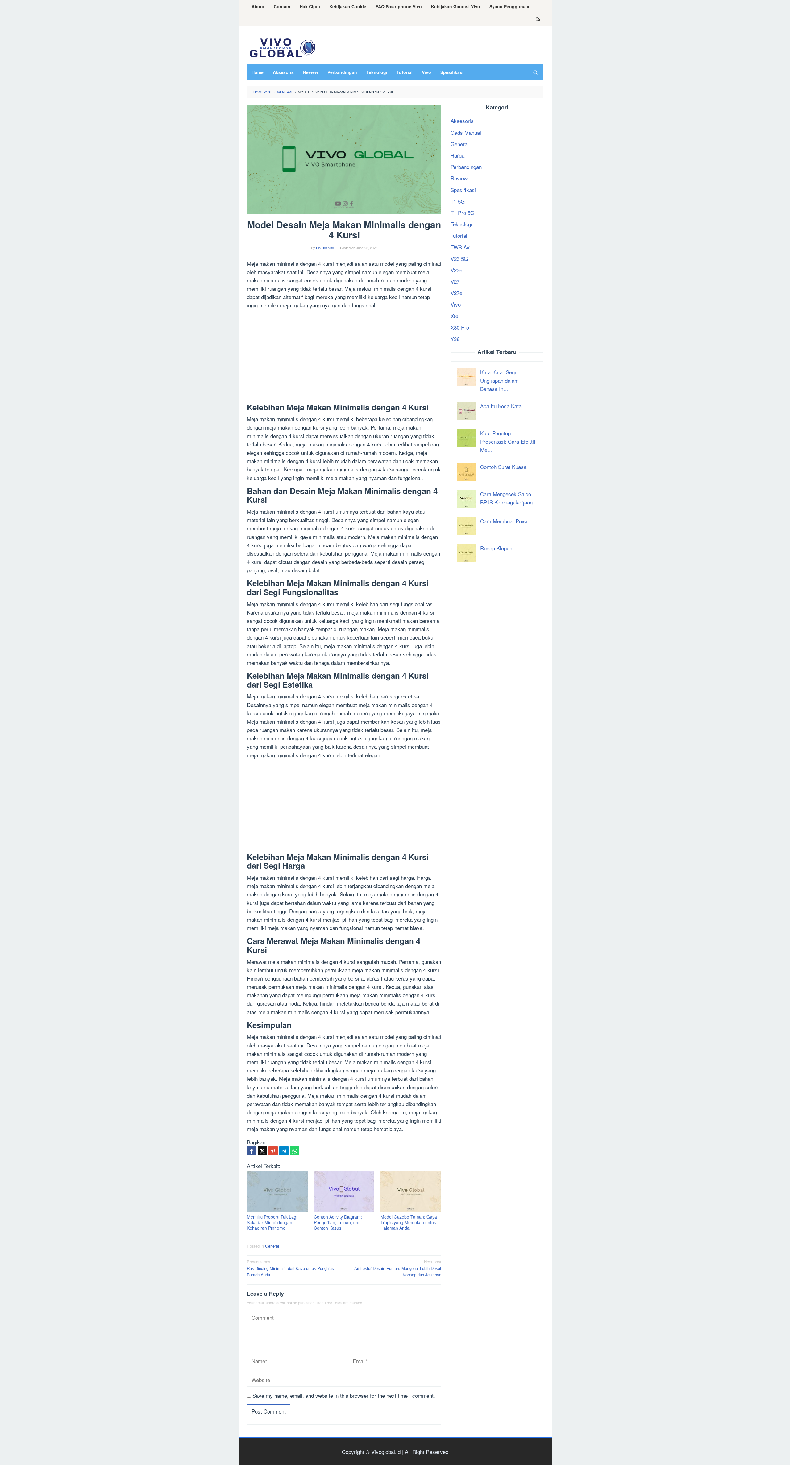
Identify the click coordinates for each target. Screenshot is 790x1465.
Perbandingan (466, 167)
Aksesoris (462, 121)
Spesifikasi (463, 190)
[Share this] (251, 1150)
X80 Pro (460, 327)
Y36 (455, 339)
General (272, 1246)
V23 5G (459, 258)
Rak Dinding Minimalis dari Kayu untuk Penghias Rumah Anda (290, 1268)
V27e (456, 293)
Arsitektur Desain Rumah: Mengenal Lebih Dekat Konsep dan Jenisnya (397, 1268)
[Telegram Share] (284, 1150)
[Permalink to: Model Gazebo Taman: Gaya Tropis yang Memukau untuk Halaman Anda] (410, 1191)
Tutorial (459, 236)
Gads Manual (466, 132)
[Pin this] (273, 1150)
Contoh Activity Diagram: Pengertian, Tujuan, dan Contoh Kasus (338, 1222)
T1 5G (458, 201)
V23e (456, 270)
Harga (457, 155)
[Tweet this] (262, 1150)
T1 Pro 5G (462, 212)
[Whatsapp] (294, 1150)
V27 (455, 281)
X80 (455, 316)
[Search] (535, 72)
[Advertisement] (344, 357)
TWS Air (460, 247)
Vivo (456, 304)
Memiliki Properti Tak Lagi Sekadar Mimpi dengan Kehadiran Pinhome (272, 1222)
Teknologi (461, 224)
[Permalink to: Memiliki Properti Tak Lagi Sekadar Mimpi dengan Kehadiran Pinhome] (277, 1191)
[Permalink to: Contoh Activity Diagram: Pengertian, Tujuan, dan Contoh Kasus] (344, 1191)
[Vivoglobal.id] (282, 47)
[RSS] (538, 19)
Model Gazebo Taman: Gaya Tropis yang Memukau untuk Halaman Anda (408, 1222)
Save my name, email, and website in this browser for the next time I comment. (343, 1395)
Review (459, 178)
